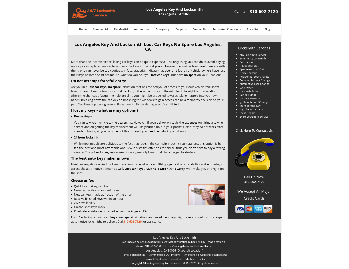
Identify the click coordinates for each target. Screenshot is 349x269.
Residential (121, 29)
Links (202, 259)
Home (83, 29)
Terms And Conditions (227, 29)
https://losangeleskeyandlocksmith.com (188, 246)
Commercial (100, 29)
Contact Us (199, 29)
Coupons (180, 29)
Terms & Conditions (155, 259)
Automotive (141, 29)
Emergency (162, 29)
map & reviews (217, 241)
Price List (252, 29)
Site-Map (190, 259)
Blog (267, 29)
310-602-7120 (264, 11)
